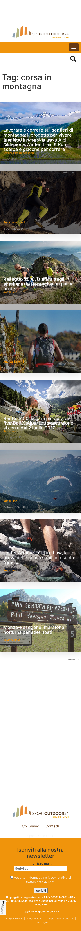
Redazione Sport (14, 222)
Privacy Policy (13, 918)
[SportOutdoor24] (40, 32)
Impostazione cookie (40, 836)
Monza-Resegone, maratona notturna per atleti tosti (33, 630)
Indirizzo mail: (41, 863)
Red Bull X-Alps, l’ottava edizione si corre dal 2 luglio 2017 (38, 425)
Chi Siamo (30, 826)
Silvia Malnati (11, 640)
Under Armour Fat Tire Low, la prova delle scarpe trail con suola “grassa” (38, 557)
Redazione (10, 500)
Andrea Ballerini (13, 361)
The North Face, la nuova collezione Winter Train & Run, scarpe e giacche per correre (35, 144)
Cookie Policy (35, 918)
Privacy (2, 909)
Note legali (41, 922)
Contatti (52, 826)
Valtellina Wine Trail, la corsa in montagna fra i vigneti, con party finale (37, 283)
